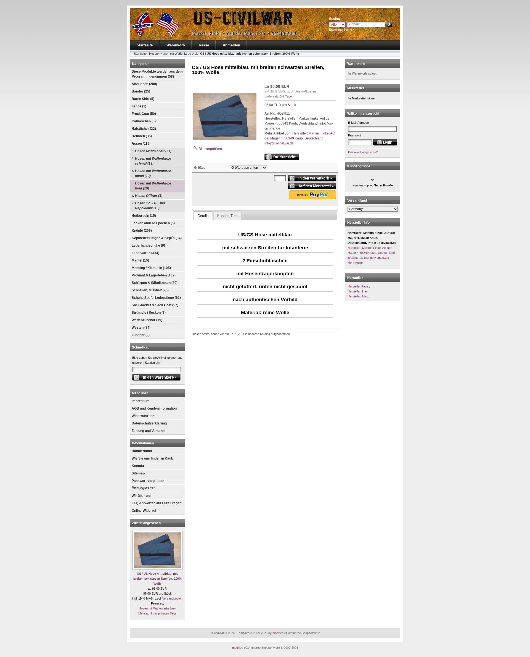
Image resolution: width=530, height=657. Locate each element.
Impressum (141, 401)
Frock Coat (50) (144, 114)
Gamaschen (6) (144, 121)
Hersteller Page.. (359, 286)
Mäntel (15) (140, 260)
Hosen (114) (141, 144)
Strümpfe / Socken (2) (149, 313)
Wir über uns (142, 496)
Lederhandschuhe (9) (148, 245)
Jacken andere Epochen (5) (153, 223)
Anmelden (231, 45)
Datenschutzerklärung (149, 423)
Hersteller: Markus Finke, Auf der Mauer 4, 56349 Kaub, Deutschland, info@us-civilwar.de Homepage (372, 252)
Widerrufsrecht (143, 416)
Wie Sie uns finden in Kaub (152, 458)
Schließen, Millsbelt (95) (150, 290)
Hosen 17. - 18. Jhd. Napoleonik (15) (150, 205)
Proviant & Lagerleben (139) (154, 275)
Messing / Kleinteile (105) (151, 268)
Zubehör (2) (141, 335)
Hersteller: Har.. (358, 291)
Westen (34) (141, 327)
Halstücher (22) (144, 129)
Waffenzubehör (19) (147, 320)
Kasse (204, 45)
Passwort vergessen (148, 481)
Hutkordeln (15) (144, 216)
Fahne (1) (139, 106)
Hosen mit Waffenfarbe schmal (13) (153, 161)
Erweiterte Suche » (341, 29)
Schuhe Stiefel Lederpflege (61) (156, 298)
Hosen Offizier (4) (148, 196)
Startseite (145, 45)
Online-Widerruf (144, 511)
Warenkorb (175, 45)
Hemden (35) (142, 136)
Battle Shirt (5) (143, 99)
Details (203, 216)
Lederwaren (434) (145, 253)
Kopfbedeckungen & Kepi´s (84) (157, 238)
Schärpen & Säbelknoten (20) (154, 283)
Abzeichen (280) (144, 84)
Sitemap (138, 473)
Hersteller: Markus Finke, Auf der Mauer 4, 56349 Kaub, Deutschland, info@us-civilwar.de (299, 138)
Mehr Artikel (355, 262)
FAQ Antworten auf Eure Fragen (156, 503)
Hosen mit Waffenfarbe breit (157, 608)
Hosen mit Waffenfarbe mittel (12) (153, 173)
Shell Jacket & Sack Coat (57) (155, 305)
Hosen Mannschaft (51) (153, 151)
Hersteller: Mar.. (358, 296)
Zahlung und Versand (148, 431)
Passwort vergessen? (363, 152)
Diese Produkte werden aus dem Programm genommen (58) (157, 74)
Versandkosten (172, 598)
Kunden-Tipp (227, 216)
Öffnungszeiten (143, 488)
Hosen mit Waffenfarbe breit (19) (153, 185)
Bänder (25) (141, 91)
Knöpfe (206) (142, 231)
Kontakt (138, 466)
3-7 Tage (286, 96)
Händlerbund (142, 451)
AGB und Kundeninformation (154, 408)
